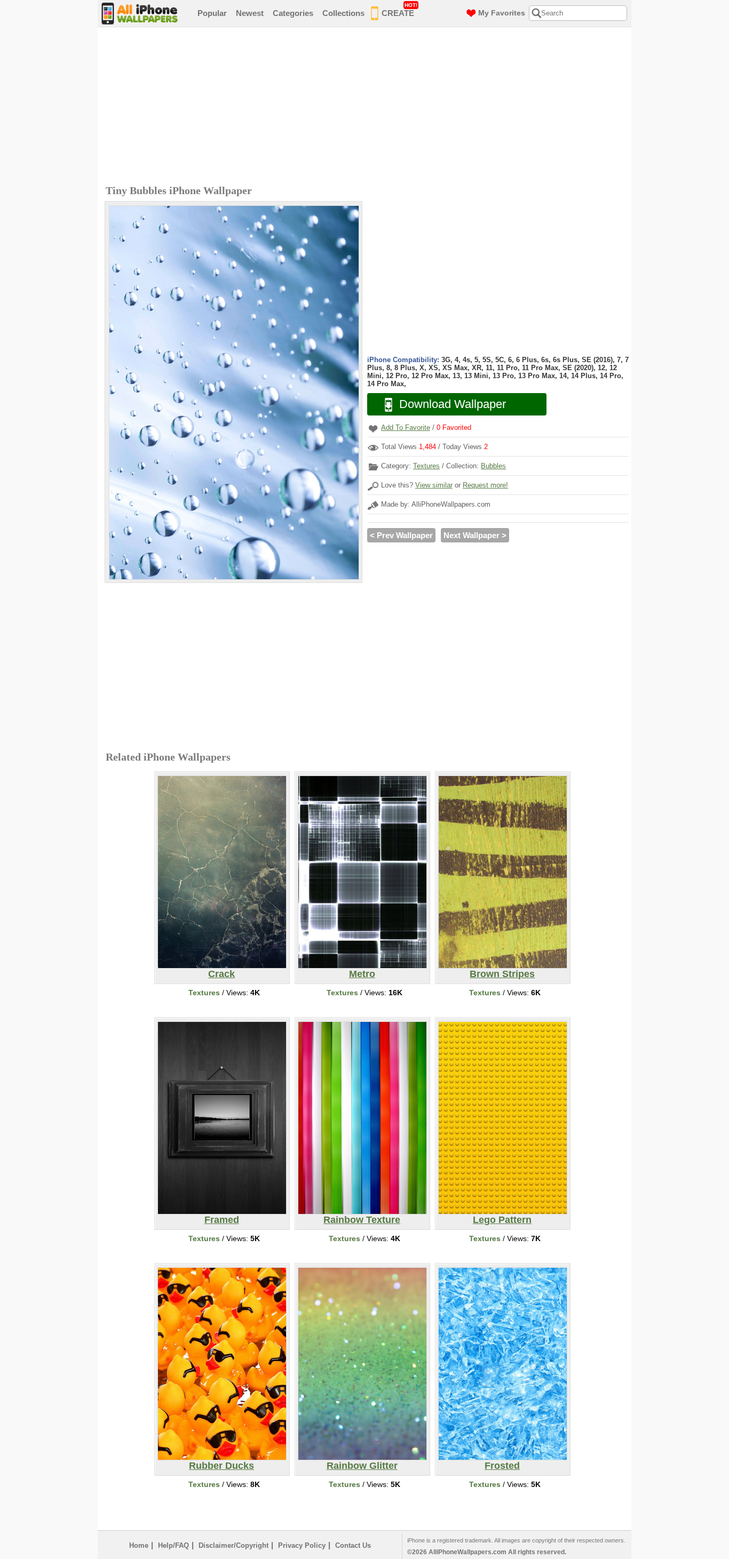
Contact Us (353, 1545)
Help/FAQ (173, 1545)
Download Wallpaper (452, 404)
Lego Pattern (502, 1219)
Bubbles (493, 466)
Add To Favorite (405, 427)
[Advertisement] (367, 107)
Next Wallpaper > (474, 535)
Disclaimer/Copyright (233, 1545)
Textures (426, 466)
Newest (250, 13)
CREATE (399, 10)
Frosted (502, 1465)
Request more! (485, 485)
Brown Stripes (502, 974)
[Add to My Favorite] (373, 428)
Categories (293, 13)
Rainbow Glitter (362, 1465)
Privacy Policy (302, 1545)
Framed (221, 1219)
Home (138, 1545)
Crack (221, 974)
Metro (362, 974)
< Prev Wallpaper (401, 535)
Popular (212, 13)
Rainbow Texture (361, 1219)
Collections (343, 13)
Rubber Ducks (221, 1465)
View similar (434, 485)
